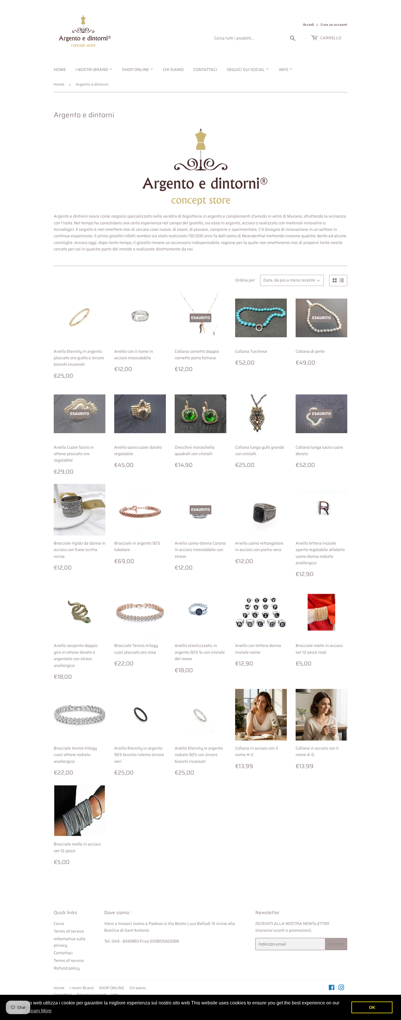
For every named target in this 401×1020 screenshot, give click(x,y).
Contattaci (205, 69)
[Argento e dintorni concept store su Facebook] (331, 988)
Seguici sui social (246, 69)
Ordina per (245, 280)
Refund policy (67, 968)
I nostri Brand (92, 69)
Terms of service (69, 931)
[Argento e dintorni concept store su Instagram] (341, 988)
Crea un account (334, 24)
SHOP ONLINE (136, 69)
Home (60, 69)
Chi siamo (173, 69)
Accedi (308, 24)
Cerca (59, 923)
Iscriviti (336, 944)
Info (284, 69)
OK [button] (372, 1007)
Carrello (330, 38)
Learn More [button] (40, 1010)
